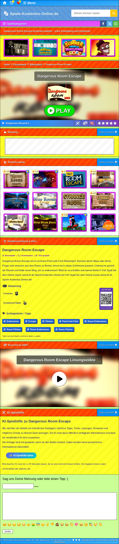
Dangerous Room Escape (20, 123)
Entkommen (12, 321)
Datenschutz (102, 540)
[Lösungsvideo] (85, 123)
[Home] (5, 3)
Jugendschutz (88, 540)
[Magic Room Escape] (16, 201)
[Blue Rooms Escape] (45, 201)
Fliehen (49, 321)
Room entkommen (39, 329)
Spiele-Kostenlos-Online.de (33, 14)
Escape (32, 321)
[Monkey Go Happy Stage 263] (103, 223)
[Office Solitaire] (45, 48)
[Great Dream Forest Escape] (45, 223)
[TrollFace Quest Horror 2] (102, 48)
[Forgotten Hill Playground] (16, 48)
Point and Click (70, 321)
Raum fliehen (13, 329)
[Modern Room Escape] (16, 223)
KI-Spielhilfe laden (23, 455)
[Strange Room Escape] (74, 201)
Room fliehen (65, 329)
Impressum (59, 542)
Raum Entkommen (96, 321)
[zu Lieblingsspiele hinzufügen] (92, 123)
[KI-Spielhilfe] (77, 123)
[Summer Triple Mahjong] (74, 48)
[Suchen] (113, 13)
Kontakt (114, 540)
